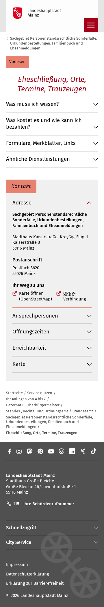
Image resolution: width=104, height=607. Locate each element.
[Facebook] (9, 451)
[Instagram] (18, 451)
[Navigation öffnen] (91, 25)
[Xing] (83, 451)
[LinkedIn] (72, 451)
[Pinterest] (40, 451)
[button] (17, 62)
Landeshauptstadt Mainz (44, 595)
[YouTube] (51, 451)
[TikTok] (93, 451)
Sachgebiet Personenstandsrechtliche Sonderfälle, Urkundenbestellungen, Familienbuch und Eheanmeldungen (53, 43)
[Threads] (61, 451)
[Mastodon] (29, 451)
